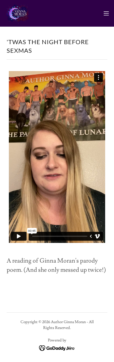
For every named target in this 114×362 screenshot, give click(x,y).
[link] (18, 13)
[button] (106, 13)
